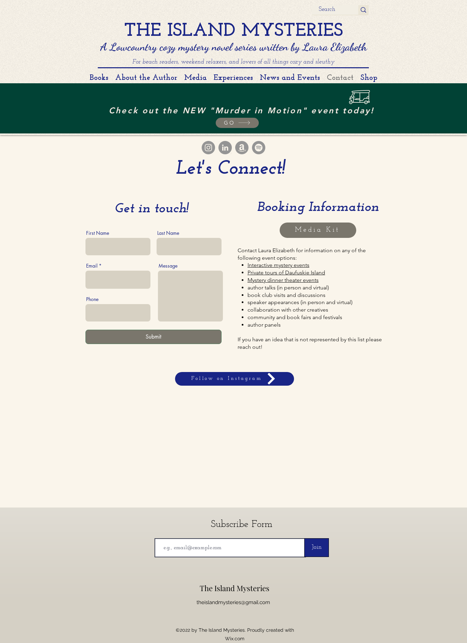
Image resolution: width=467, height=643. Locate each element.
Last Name (168, 233)
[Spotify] (258, 147)
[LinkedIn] (225, 147)
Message (168, 265)
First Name (97, 233)
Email (91, 265)
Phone (92, 299)
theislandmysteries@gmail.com (233, 602)
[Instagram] (208, 147)
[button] (237, 123)
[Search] (363, 10)
